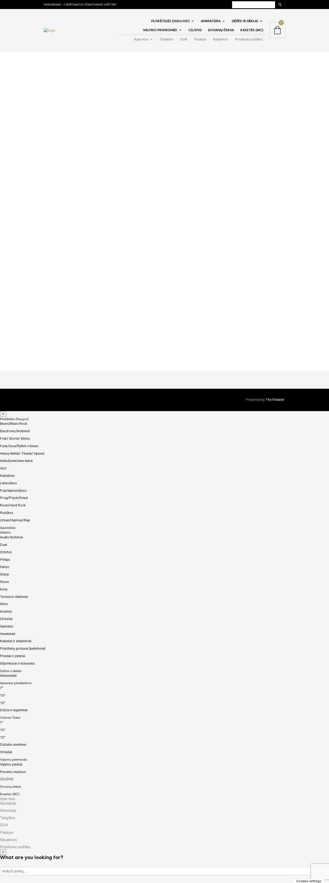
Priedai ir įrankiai (12, 656)
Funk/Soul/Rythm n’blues (19, 446)
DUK (183, 39)
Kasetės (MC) (251, 30)
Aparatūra (211, 21)
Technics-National (14, 597)
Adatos (5, 532)
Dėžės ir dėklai (245, 21)
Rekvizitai (8, 811)
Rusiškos (6, 513)
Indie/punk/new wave (16, 461)
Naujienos (220, 39)
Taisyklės (166, 39)
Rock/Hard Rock (13, 505)
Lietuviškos (8, 483)
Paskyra (200, 39)
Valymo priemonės (160, 30)
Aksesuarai (8, 675)
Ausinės (6, 611)
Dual (3, 545)
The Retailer (275, 400)
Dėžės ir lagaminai (14, 710)
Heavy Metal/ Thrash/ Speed (22, 453)
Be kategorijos (148, 100)
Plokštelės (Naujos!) (170, 21)
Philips (5, 560)
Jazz (3, 468)
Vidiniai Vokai (10, 718)
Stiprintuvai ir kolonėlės (17, 663)
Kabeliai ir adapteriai (15, 641)
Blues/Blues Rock (13, 424)
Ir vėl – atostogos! (233, 343)
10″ (2, 695)
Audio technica (11, 537)
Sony (3, 589)
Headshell (7, 634)
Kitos (4, 604)
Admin (86, 100)
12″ (2, 703)
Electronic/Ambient (15, 431)
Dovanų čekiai (221, 30)
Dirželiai (6, 619)
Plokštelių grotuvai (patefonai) (22, 648)
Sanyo (4, 567)
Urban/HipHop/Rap (15, 520)
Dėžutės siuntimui (13, 744)
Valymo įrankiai (11, 764)
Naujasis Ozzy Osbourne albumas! (110, 343)
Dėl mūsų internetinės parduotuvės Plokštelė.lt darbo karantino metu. (147, 79)
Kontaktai (8, 803)
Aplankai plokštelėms (16, 683)
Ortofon (6, 552)
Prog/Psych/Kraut (14, 498)
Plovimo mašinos (13, 772)
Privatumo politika (248, 39)
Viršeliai (6, 752)
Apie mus (141, 39)
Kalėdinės (7, 476)
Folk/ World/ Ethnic (15, 438)
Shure (4, 582)
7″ (1, 688)
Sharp (4, 574)
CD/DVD (195, 30)
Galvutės (6, 626)
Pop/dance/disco (13, 491)
